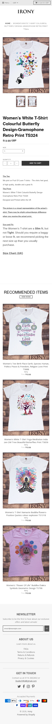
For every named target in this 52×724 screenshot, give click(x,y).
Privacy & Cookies (26, 658)
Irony (26, 372)
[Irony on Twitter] (19, 686)
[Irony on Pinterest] (33, 686)
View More (26, 297)
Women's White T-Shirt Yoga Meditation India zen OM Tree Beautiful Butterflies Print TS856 (26, 441)
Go (47, 628)
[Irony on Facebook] (24, 686)
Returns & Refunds (26, 655)
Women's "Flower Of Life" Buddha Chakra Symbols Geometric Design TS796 (26, 587)
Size (4, 147)
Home (7, 23)
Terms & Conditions (26, 652)
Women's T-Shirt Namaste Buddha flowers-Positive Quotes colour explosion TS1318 (26, 514)
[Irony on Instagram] (28, 686)
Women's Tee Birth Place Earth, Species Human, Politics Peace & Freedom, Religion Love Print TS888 (26, 366)
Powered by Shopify (26, 714)
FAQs (26, 649)
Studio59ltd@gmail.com (26, 681)
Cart (43, 3)
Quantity (7, 159)
